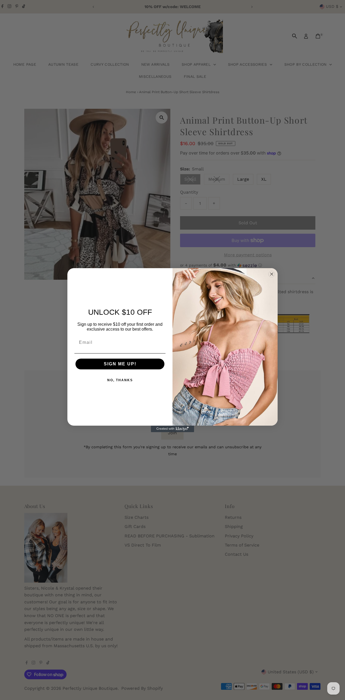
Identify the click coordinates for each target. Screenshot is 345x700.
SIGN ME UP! (120, 364)
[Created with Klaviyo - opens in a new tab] (172, 429)
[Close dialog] (271, 274)
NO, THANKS (120, 380)
